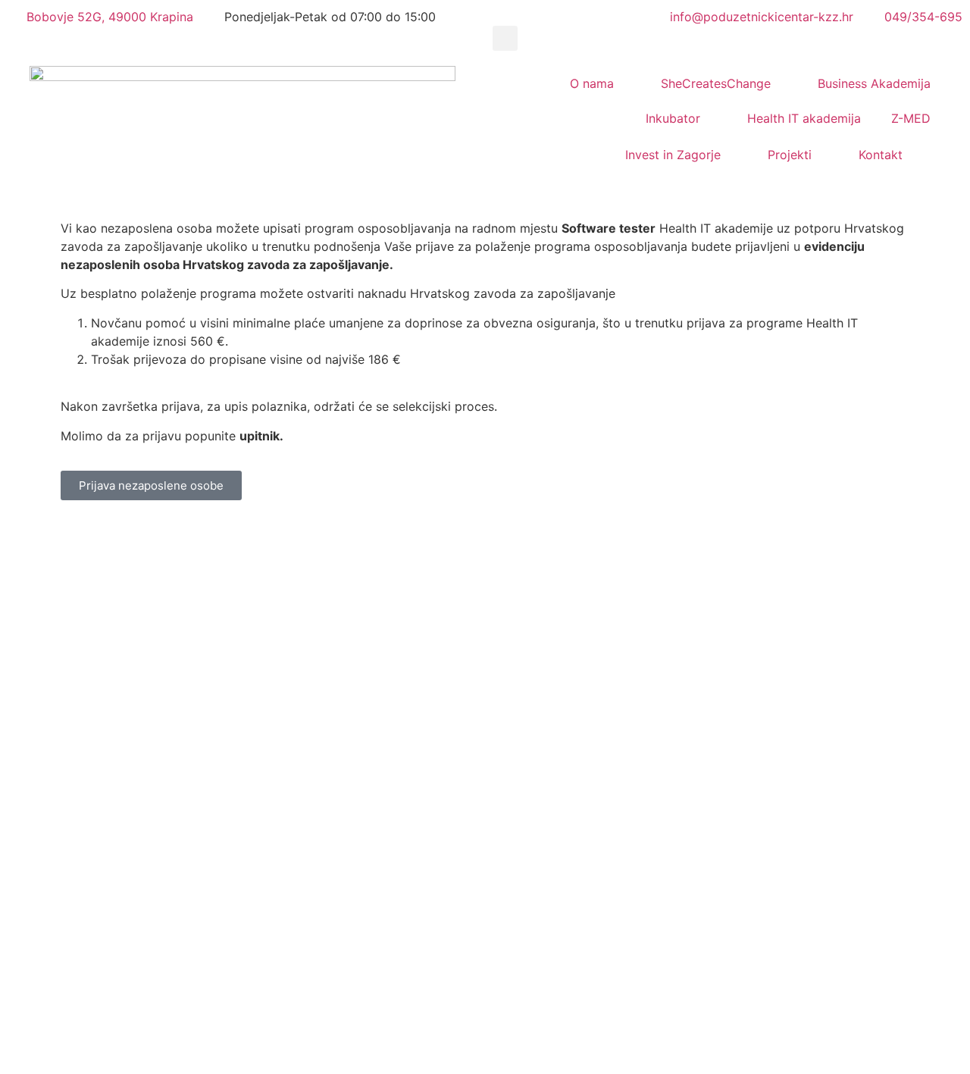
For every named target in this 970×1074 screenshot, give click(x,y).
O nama (592, 83)
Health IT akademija (804, 118)
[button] (505, 38)
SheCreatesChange (716, 83)
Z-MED (911, 118)
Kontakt (881, 154)
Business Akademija (874, 83)
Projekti (790, 154)
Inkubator (673, 118)
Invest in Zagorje (673, 154)
